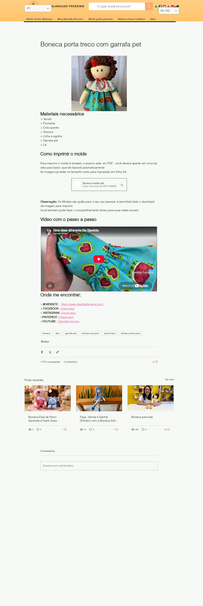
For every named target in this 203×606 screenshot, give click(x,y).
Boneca (45, 341)
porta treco (110, 333)
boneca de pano (90, 333)
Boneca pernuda (142, 417)
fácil (58, 333)
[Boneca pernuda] (151, 398)
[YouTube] (164, 6)
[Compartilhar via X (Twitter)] (49, 352)
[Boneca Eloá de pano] (48, 398)
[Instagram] (172, 6)
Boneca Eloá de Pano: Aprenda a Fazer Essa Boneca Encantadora (42, 418)
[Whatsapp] (156, 6)
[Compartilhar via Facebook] (41, 352)
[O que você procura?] (149, 6)
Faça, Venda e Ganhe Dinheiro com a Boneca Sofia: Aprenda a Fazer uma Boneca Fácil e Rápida (99, 418)
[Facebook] (160, 6)
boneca (46, 333)
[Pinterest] (168, 6)
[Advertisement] (95, 583)
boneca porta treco (131, 333)
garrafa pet (71, 333)
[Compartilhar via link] (57, 352)
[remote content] (99, 259)
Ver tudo (169, 379)
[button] (176, 6)
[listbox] (169, 10)
